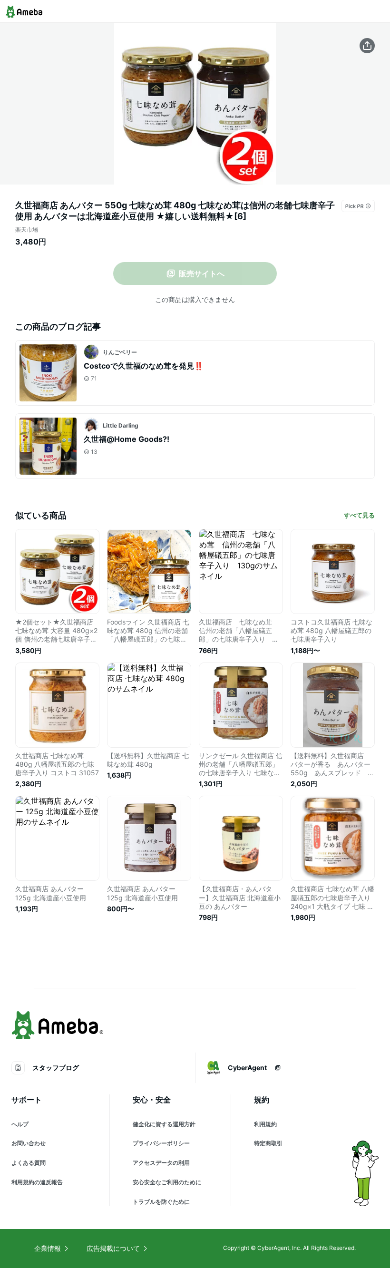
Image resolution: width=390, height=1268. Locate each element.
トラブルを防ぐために (161, 1201)
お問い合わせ (28, 1143)
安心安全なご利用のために (167, 1182)
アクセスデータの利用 (161, 1162)
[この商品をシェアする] (367, 45)
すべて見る (359, 515)
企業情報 (47, 1248)
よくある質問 (28, 1162)
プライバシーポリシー (161, 1143)
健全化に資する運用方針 (164, 1124)
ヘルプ (20, 1124)
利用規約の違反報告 (37, 1182)
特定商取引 (268, 1143)
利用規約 (265, 1124)
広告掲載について (113, 1248)
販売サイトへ (201, 273)
